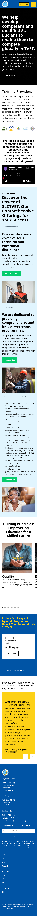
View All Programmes (14, 670)
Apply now (12, 653)
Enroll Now (10, 360)
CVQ (3, 875)
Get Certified (11, 273)
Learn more (10, 75)
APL (3, 883)
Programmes (6, 871)
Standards (5, 888)
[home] (5, 4)
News (3, 862)
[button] (33, 4)
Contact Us (10, 480)
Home (3, 855)
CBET (3, 892)
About (4, 858)
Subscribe (18, 837)
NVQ (3, 879)
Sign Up (24, 4)
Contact (5, 866)
